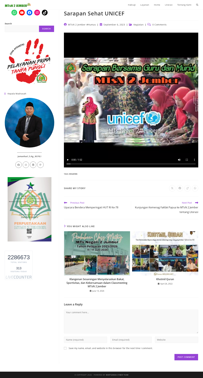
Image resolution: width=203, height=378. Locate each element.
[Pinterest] (40, 165)
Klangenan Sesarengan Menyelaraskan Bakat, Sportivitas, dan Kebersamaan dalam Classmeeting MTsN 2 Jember (96, 282)
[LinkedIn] (33, 165)
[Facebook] (18, 165)
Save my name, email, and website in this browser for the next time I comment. (111, 348)
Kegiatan (139, 24)
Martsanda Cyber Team (117, 375)
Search (8, 23)
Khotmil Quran (165, 279)
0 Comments (159, 24)
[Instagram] (26, 165)
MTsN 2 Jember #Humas (82, 24)
